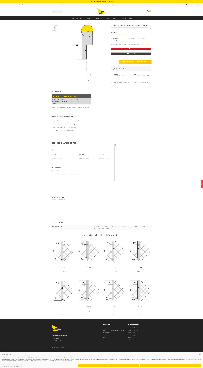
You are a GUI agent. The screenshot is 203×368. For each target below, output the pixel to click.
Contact (123, 18)
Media (108, 18)
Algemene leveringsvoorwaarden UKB (113, 330)
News (131, 18)
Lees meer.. (148, 44)
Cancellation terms (108, 335)
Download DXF (132, 53)
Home (72, 18)
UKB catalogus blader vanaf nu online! (101, 1)
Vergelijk (130, 337)
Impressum (106, 328)
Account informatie (133, 328)
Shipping (105, 337)
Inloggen (198, 5)
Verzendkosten (122, 34)
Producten (79, 18)
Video (132, 49)
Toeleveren (98, 18)
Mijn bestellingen (133, 330)
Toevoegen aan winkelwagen (136, 62)
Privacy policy (106, 332)
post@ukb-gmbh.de (59, 347)
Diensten (89, 18)
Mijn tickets (131, 332)
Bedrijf (115, 18)
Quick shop (64, 266)
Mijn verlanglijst (132, 335)
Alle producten (132, 340)
